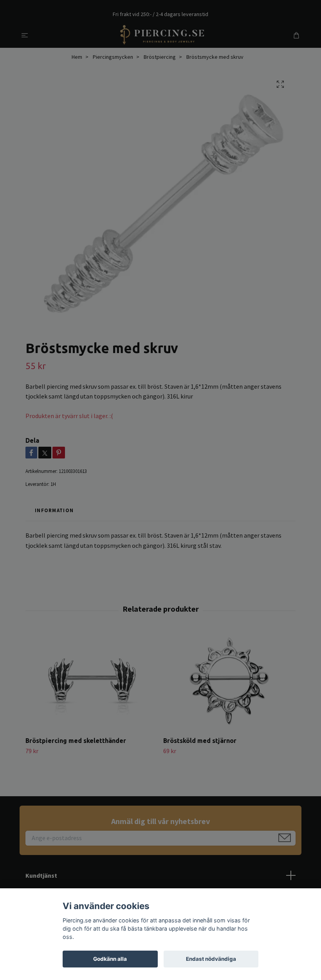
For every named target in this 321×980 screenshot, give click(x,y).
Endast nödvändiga (211, 959)
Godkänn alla (110, 959)
